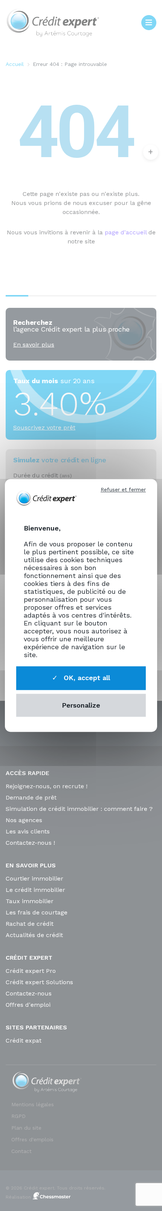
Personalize (81, 705)
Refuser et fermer (123, 489)
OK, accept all (85, 678)
